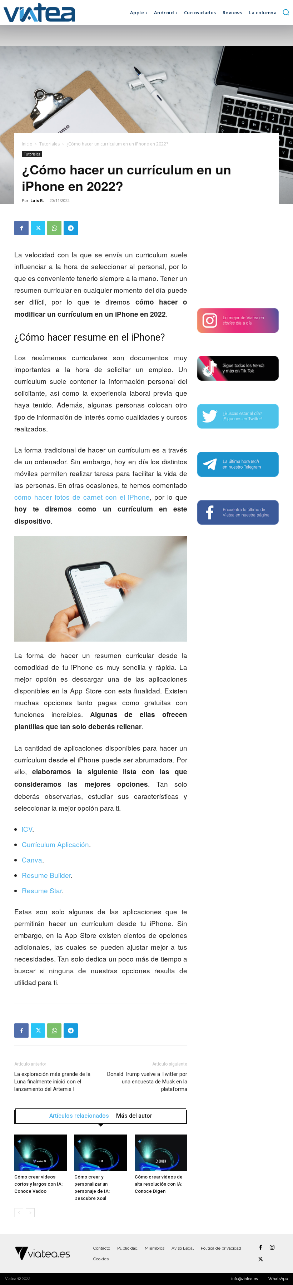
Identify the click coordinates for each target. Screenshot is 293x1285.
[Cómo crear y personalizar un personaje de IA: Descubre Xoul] (100, 1153)
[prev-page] (18, 1212)
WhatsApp (278, 1278)
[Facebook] (21, 228)
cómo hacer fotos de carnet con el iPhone (82, 496)
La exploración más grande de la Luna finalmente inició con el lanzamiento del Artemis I (52, 1081)
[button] (285, 12)
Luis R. (37, 200)
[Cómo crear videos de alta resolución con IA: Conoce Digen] (161, 1153)
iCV (27, 829)
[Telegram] (71, 228)
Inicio (27, 144)
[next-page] (30, 1212)
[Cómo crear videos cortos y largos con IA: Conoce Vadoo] (40, 1153)
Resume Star (42, 890)
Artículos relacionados (79, 1116)
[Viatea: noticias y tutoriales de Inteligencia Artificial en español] (39, 12)
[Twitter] (38, 228)
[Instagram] (272, 1248)
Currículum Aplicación (55, 844)
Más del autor (134, 1116)
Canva (32, 859)
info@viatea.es (244, 1278)
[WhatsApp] (54, 228)
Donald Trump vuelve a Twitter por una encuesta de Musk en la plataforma (147, 1081)
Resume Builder (46, 875)
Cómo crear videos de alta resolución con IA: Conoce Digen (159, 1184)
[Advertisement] (238, 256)
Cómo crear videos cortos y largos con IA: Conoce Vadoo (38, 1184)
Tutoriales (49, 144)
